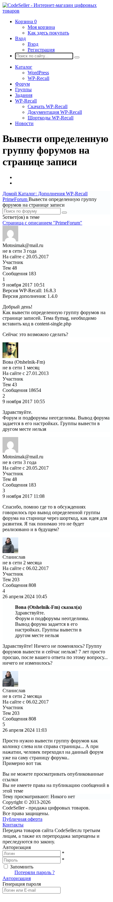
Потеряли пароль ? (34, 872)
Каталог (23, 67)
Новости (24, 123)
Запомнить (21, 866)
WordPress (38, 72)
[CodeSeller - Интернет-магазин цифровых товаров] (56, 10)
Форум (22, 84)
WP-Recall (38, 78)
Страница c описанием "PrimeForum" (42, 222)
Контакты (13, 824)
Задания (23, 95)
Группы (23, 89)
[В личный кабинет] (10, 239)
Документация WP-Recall (55, 112)
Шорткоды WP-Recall (50, 117)
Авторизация (17, 878)
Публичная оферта (22, 819)
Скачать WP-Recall (47, 106)
